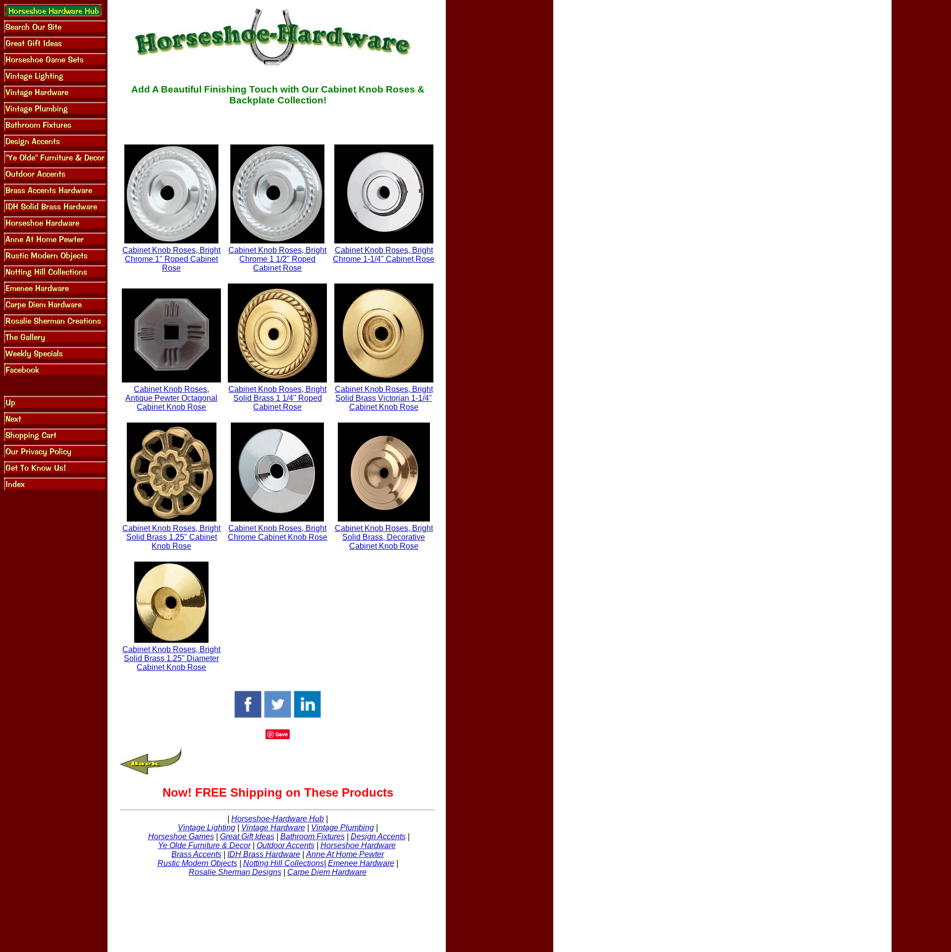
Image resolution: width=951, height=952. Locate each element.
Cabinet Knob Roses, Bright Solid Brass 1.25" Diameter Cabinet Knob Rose (171, 658)
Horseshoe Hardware (358, 845)
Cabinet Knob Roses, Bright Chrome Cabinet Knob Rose (277, 532)
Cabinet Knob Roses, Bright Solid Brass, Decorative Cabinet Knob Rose (384, 537)
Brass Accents (196, 854)
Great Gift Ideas (247, 836)
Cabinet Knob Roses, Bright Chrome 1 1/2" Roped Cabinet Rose (277, 259)
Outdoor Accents (286, 845)
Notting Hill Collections (283, 863)
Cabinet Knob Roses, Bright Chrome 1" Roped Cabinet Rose (171, 259)
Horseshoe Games (181, 836)
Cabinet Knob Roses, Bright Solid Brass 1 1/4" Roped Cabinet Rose (277, 398)
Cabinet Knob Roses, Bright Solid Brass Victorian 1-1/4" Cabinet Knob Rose (384, 398)
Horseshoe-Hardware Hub (277, 818)
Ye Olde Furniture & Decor (204, 845)
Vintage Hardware (273, 827)
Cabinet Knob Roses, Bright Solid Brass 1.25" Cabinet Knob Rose (171, 537)
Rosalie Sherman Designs (235, 872)
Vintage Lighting (206, 827)
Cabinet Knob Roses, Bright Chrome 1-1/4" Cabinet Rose (383, 254)
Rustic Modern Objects (197, 863)
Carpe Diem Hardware (327, 872)
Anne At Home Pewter (345, 854)
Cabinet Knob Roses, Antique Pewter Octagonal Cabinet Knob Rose (171, 398)
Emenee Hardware (361, 863)
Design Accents (378, 836)
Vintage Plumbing (342, 827)
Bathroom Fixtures (312, 836)
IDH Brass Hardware (263, 854)
